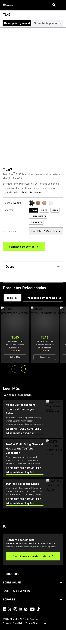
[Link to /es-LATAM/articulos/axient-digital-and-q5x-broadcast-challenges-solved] (33, 419)
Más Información (32, 192)
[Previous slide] (14, 369)
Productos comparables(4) (43, 298)
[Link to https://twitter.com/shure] (10, 609)
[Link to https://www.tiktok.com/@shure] (38, 609)
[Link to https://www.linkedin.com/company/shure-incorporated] (20, 609)
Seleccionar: (10, 231)
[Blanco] (51, 203)
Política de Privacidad (12, 623)
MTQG (55, 210)
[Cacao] (38, 203)
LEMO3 (33, 210)
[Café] (44, 203)
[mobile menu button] (61, 5)
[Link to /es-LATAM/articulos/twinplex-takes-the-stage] (33, 493)
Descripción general (17, 23)
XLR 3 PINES (36, 222)
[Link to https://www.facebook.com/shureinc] (4, 609)
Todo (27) (12, 298)
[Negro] (32, 203)
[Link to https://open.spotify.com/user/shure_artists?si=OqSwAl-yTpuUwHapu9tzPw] (26, 609)
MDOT (44, 210)
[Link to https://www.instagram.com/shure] (15, 609)
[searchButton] (54, 5)
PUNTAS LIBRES (38, 216)
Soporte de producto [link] (47, 23)
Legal (44, 623)
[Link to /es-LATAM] (10, 5)
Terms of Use (32, 623)
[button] (11, 351)
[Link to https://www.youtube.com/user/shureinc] (32, 609)
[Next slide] (24, 369)
